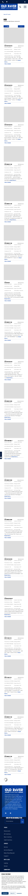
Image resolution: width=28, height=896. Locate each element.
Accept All (5, 893)
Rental (5, 866)
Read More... (13, 180)
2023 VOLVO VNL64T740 (8, 85)
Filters (6, 26)
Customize (19, 893)
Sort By (21, 26)
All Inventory (7, 834)
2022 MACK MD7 (7, 282)
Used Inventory (8, 840)
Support (6, 856)
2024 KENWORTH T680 (8, 243)
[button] (24, 2)
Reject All (12, 893)
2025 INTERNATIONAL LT (8, 440)
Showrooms (7, 831)
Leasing (6, 863)
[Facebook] (6, 813)
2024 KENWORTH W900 (8, 401)
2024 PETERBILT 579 (7, 638)
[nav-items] (3, 1)
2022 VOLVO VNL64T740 (8, 45)
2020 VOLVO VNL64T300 (8, 559)
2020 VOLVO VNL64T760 (8, 361)
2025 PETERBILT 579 (7, 677)
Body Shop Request (9, 853)
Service (6, 847)
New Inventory (8, 837)
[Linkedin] (10, 813)
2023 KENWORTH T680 (8, 164)
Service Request (8, 850)
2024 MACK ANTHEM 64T (8, 598)
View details (7, 63)
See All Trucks (7, 14)
